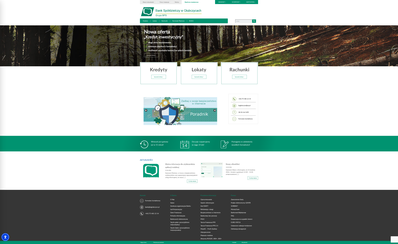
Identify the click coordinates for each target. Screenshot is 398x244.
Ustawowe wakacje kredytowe (241, 226)
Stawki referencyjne (207, 203)
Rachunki (164, 21)
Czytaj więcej (192, 181)
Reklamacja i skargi (207, 209)
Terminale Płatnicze (178, 21)
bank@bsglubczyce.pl (152, 207)
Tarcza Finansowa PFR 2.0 (209, 226)
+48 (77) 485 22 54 (152, 213)
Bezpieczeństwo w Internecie (210, 212)
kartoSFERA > (250, 2)
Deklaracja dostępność (238, 229)
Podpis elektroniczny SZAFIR (241, 203)
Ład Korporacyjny (176, 209)
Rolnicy (177, 2)
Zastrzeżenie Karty (237, 199)
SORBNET (234, 206)
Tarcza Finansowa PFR (208, 222)
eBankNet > (222, 2)
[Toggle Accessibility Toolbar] (5, 237)
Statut (172, 203)
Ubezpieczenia (205, 232)
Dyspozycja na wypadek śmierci (241, 219)
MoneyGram (235, 209)
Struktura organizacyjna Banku (180, 206)
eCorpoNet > (236, 2)
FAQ (232, 216)
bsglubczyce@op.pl (244, 105)
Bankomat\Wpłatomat (238, 212)
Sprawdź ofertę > (151, 55)
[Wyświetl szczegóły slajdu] (150, 111)
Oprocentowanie (206, 199)
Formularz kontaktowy (245, 119)
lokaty (155, 21)
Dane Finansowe (175, 212)
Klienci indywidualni (148, 2)
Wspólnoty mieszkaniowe (191, 2)
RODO (191, 21)
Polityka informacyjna (177, 216)
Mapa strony (143, 242)
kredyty (145, 21)
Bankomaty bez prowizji (209, 216)
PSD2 (202, 219)
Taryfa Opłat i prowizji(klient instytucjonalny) (180, 229)
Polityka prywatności (158, 242)
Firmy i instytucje (164, 2)
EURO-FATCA (235, 222)
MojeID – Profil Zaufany (209, 229)
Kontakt (234, 242)
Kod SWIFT (204, 206)
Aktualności (244, 242)
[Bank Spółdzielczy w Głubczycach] (171, 12)
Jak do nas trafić (243, 112)
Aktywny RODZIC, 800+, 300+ (211, 239)
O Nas (172, 199)
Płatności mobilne (207, 235)
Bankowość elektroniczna (179, 219)
